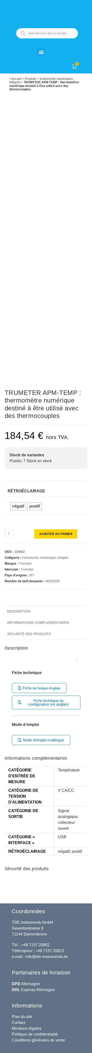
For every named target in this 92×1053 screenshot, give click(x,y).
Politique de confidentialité (35, 1034)
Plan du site (22, 1017)
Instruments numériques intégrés (45, 557)
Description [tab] (18, 611)
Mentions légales (26, 1028)
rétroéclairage (26, 491)
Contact (18, 1022)
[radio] (18, 506)
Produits (31, 79)
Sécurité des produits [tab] (29, 634)
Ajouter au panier (56, 534)
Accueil (17, 79)
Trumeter (25, 563)
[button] (41, 52)
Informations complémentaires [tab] (38, 623)
